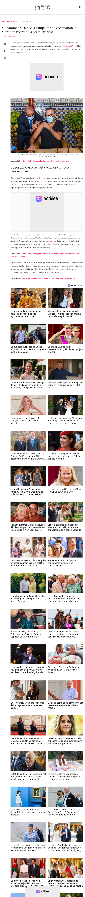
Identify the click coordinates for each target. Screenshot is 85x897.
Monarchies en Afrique (10, 21)
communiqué (51, 241)
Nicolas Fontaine (9, 37)
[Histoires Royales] (42, 7)
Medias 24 (40, 181)
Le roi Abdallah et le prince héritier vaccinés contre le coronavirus (44, 161)
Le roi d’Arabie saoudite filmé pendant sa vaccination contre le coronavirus (47, 278)
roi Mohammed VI (67, 46)
